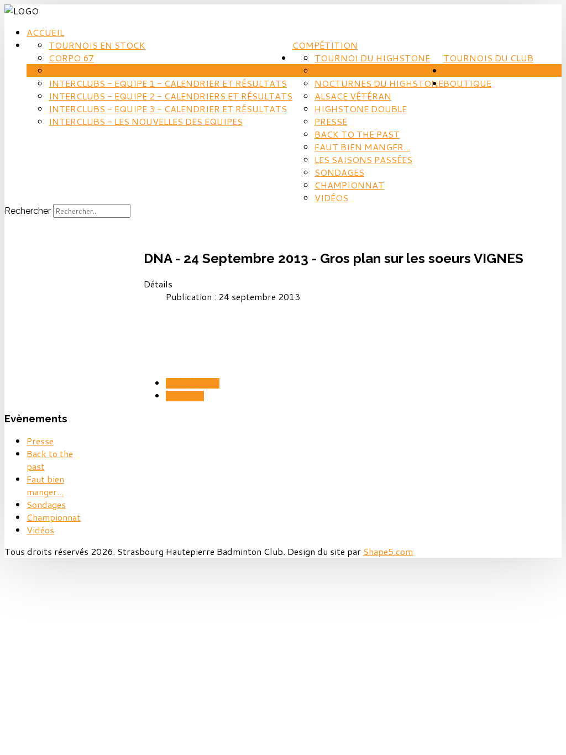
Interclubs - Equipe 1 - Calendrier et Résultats (168, 83)
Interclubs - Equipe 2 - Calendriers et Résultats (170, 96)
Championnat (349, 185)
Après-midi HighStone (370, 70)
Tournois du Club (488, 57)
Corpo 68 (71, 70)
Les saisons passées (363, 159)
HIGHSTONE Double (361, 108)
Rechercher (27, 211)
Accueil (45, 32)
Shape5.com (388, 551)
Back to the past (357, 134)
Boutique (467, 83)
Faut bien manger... (362, 146)
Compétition (325, 45)
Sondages (339, 172)
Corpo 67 (71, 57)
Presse (331, 121)
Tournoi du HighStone (372, 57)
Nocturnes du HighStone (379, 83)
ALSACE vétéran (353, 96)
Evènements (473, 70)
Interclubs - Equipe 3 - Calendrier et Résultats (168, 108)
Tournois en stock (97, 45)
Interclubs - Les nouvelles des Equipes (146, 121)
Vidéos (331, 197)
